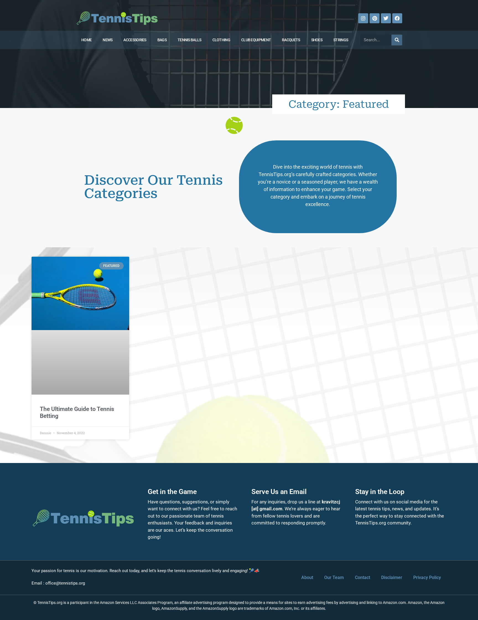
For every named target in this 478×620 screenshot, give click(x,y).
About (307, 577)
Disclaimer (391, 577)
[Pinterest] (375, 18)
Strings (340, 40)
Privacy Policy (427, 577)
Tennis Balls (189, 40)
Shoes (317, 40)
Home (86, 40)
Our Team (334, 577)
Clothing (221, 40)
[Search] (396, 40)
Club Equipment (256, 40)
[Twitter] (386, 18)
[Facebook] (397, 18)
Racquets (291, 40)
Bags (162, 40)
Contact (362, 577)
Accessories (134, 40)
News (107, 40)
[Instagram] (363, 18)
